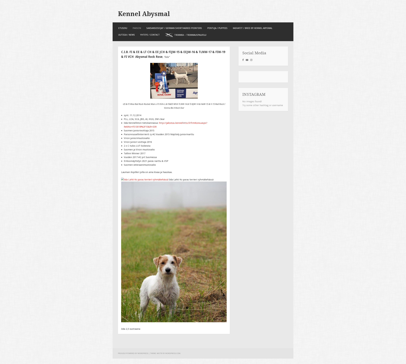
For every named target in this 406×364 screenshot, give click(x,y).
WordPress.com (172, 353)
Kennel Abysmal (144, 13)
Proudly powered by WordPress (133, 353)
